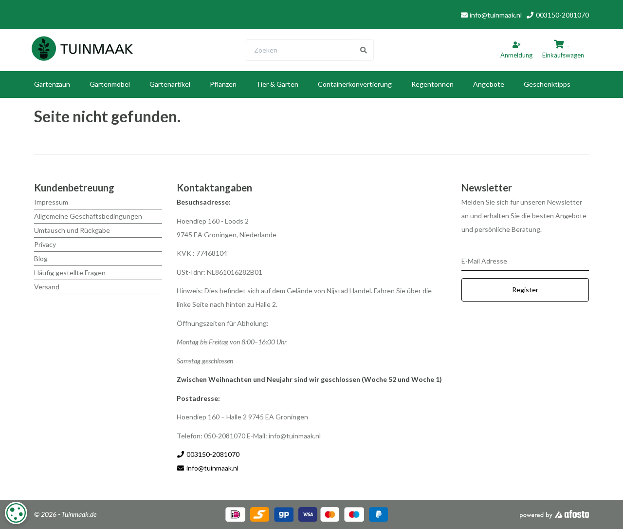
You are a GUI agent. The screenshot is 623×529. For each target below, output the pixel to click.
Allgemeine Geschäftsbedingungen (88, 216)
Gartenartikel (169, 84)
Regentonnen (432, 84)
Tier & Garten (277, 84)
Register (525, 289)
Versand (46, 287)
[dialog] (16, 513)
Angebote (488, 84)
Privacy (45, 244)
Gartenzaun (52, 84)
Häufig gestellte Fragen (70, 272)
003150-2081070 (561, 15)
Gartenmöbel (110, 84)
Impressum (51, 202)
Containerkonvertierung (355, 84)
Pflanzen (223, 84)
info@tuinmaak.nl (496, 15)
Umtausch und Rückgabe (72, 230)
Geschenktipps (547, 84)
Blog (41, 258)
